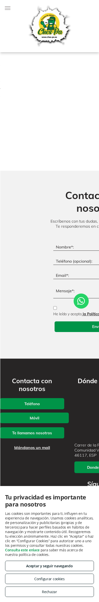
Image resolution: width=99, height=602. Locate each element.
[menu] (8, 8)
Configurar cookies (49, 578)
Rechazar (49, 591)
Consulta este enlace (22, 550)
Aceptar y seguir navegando (49, 566)
